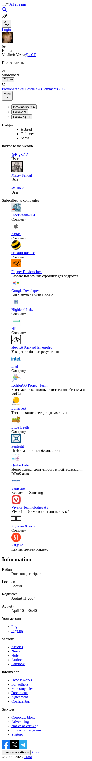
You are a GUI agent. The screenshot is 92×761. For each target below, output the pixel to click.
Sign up (17, 631)
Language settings (16, 752)
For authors (19, 684)
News (37, 89)
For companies (22, 689)
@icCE (30, 55)
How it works (21, 680)
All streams (17, 4)
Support (36, 752)
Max (14, 175)
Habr (28, 757)
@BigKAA (20, 154)
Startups (17, 734)
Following (21, 117)
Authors (17, 660)
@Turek (17, 188)
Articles (18, 89)
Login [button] (6, 30)
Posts (29, 89)
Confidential (20, 701)
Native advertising (24, 726)
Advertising (20, 722)
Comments (53, 89)
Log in (16, 627)
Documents (19, 693)
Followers (19, 112)
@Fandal (25, 175)
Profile (7, 89)
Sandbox (18, 664)
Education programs (26, 730)
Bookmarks (24, 107)
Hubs (15, 655)
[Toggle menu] (4, 5)
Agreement (19, 697)
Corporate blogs (23, 717)
